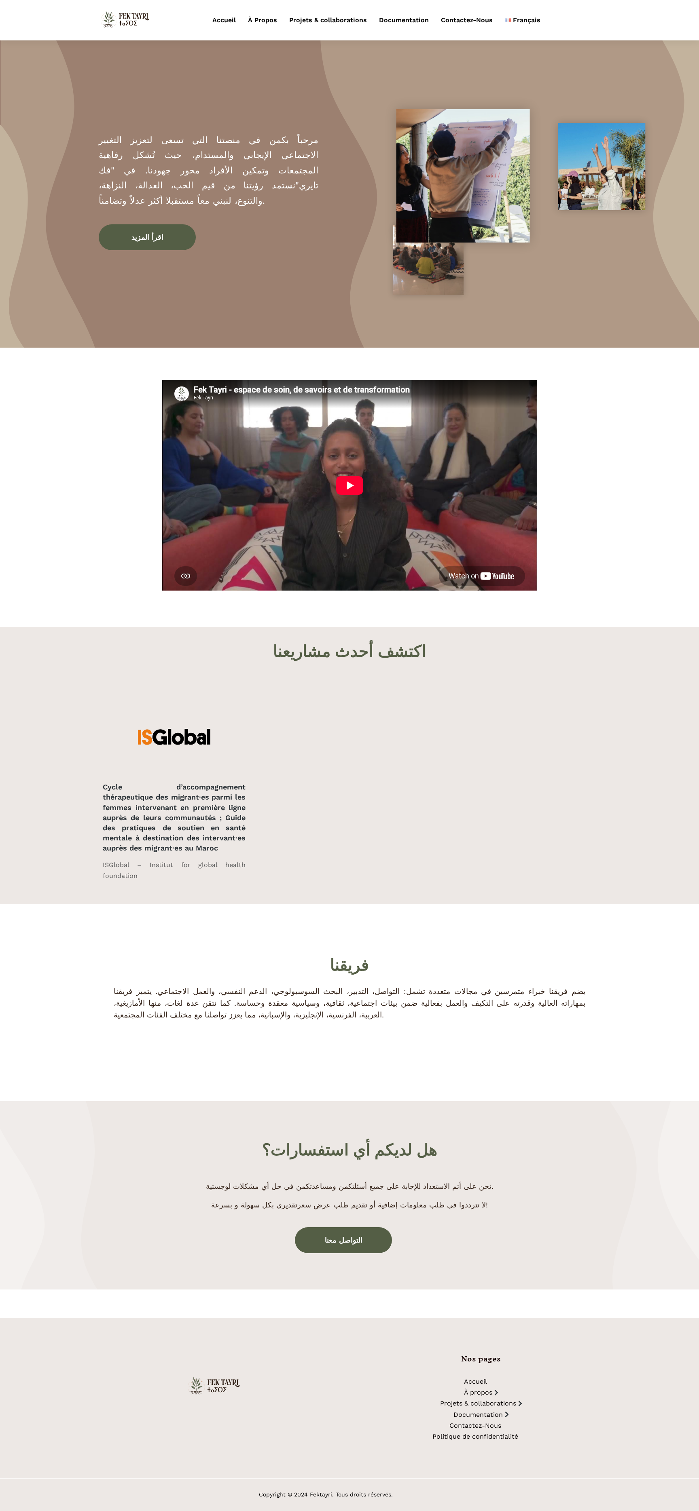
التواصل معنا (343, 1240)
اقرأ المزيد (147, 237)
